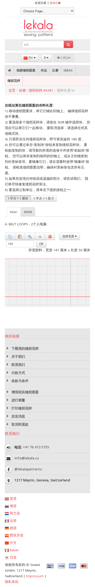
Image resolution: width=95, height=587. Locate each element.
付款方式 (17, 373)
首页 (12, 90)
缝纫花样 (14, 80)
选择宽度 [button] (68, 236)
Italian (14, 550)
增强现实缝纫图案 (24, 392)
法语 (13, 520)
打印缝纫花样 (21, 408)
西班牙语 (16, 535)
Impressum (35, 576)
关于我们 (17, 356)
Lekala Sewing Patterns (47, 28)
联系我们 (17, 364)
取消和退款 (19, 424)
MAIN (28, 212)
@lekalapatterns (28, 469)
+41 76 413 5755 (36, 447)
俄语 (13, 506)
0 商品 (64, 58)
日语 (13, 557)
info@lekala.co (26, 458)
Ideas (68, 70)
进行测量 (17, 400)
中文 (13, 542)
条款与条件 (19, 381)
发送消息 (17, 416)
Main (13, 212)
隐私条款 (12, 581)
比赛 (55, 70)
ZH (30, 58)
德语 (13, 528)
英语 (13, 498)
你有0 (54, 3)
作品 (44, 70)
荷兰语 (14, 513)
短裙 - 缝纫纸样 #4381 (36, 90)
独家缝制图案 (26, 70)
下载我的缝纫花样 (24, 348)
